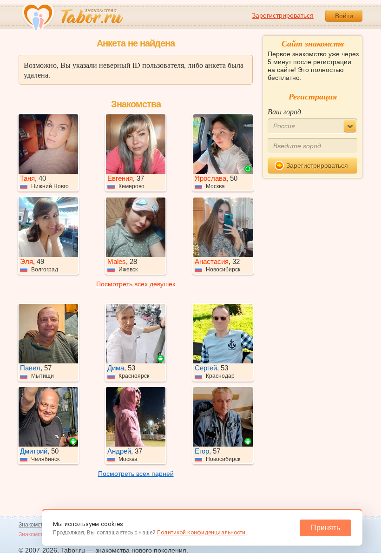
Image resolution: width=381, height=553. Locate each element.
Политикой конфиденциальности (201, 532)
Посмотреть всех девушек (135, 284)
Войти (344, 16)
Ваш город (284, 111)
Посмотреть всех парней (136, 473)
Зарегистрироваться (283, 15)
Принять (325, 528)
